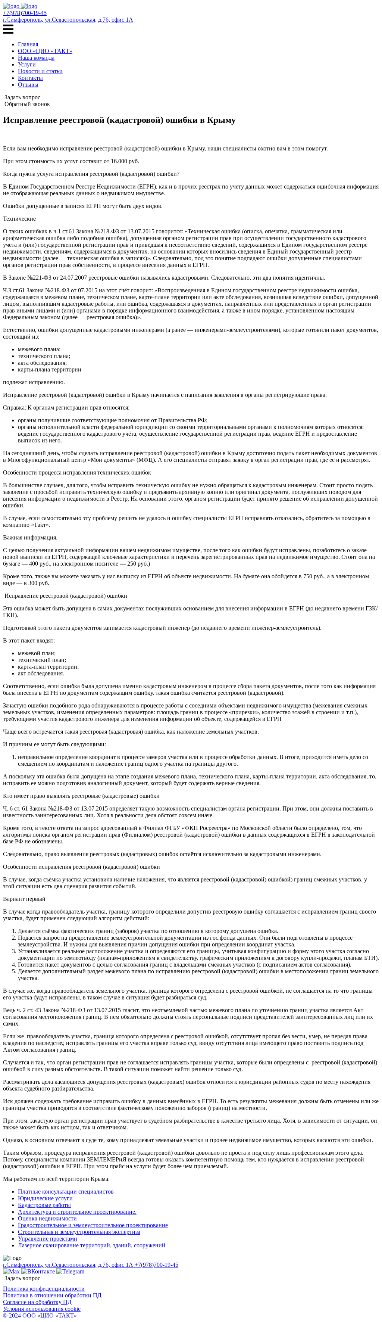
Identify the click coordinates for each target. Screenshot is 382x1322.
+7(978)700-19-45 (25, 13)
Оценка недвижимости (47, 1218)
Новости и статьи (40, 71)
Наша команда (36, 58)
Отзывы (28, 84)
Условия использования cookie (42, 1309)
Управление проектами (47, 1238)
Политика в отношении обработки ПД (52, 1295)
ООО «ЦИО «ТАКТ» (45, 51)
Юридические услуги (45, 1198)
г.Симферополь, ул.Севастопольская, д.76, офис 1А (68, 19)
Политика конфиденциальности (44, 1288)
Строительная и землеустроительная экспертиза (79, 1232)
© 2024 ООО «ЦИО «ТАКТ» (40, 1315)
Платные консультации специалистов (66, 1191)
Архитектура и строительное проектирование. (77, 1212)
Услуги (27, 64)
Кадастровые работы (44, 1205)
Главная (28, 44)
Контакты (30, 78)
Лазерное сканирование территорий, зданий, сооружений (91, 1245)
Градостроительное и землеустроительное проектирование (93, 1225)
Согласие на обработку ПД (37, 1302)
